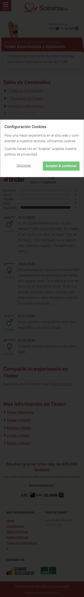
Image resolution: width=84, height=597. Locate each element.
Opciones (24, 165)
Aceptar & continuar (61, 166)
